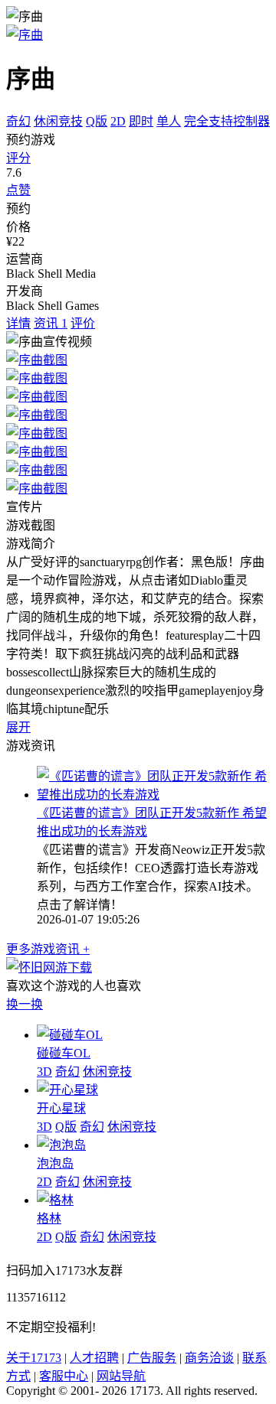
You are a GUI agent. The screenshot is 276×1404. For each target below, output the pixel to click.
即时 (141, 121)
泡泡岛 (55, 1163)
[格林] (55, 1200)
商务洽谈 (209, 1357)
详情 (18, 323)
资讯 (50, 323)
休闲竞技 (58, 121)
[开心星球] (67, 1089)
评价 (83, 323)
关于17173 (33, 1357)
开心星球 (61, 1108)
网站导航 (121, 1376)
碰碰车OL (63, 1053)
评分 (18, 158)
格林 (49, 1218)
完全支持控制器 (227, 121)
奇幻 (18, 121)
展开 (18, 727)
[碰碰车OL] (70, 1034)
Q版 (96, 121)
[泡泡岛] (61, 1145)
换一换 (24, 1004)
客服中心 (63, 1376)
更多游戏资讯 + (48, 949)
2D (118, 121)
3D (44, 1071)
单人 (168, 121)
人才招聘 (94, 1357)
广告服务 (151, 1357)
